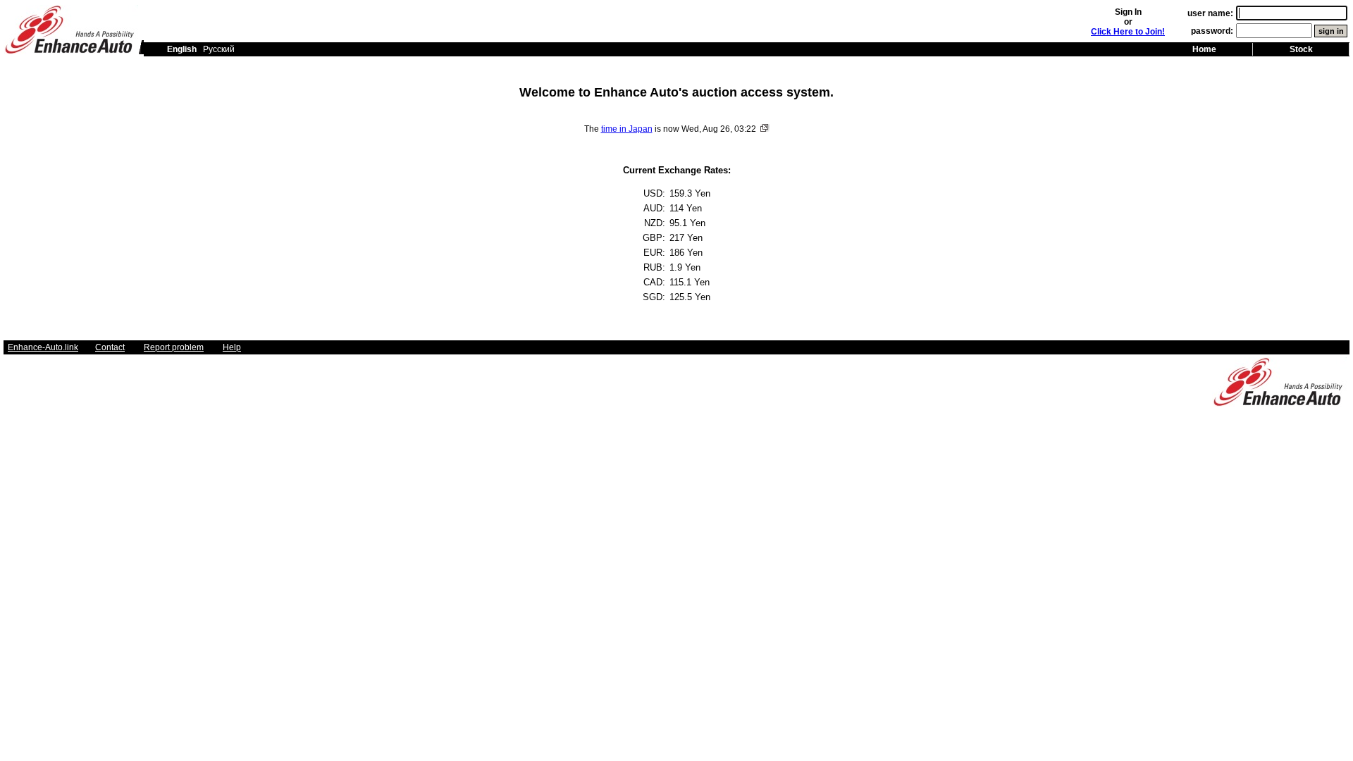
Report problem (174, 347)
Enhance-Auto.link (43, 347)
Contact (110, 347)
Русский (219, 49)
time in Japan (627, 129)
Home (1204, 49)
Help (232, 347)
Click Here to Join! (1128, 32)
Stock (1301, 49)
